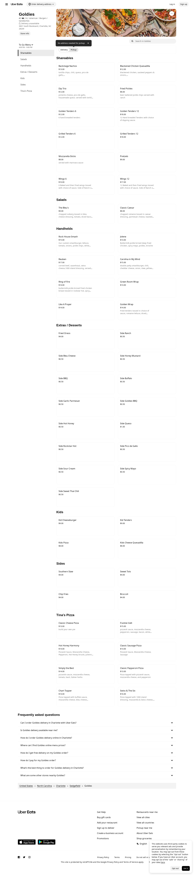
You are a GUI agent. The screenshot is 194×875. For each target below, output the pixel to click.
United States (26, 785)
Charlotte (60, 785)
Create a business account (110, 833)
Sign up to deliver (105, 827)
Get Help (101, 812)
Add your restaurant (107, 822)
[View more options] (171, 13)
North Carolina (44, 785)
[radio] (64, 49)
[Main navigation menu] (6, 4)
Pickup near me (144, 827)
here (163, 862)
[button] (97, 722)
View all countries (145, 822)
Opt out (175, 868)
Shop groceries (144, 838)
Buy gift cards (104, 817)
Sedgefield (75, 785)
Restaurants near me (147, 812)
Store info (24, 33)
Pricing (128, 857)
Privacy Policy (103, 857)
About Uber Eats (145, 833)
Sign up (183, 4)
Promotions (103, 838)
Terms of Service (130, 862)
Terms (117, 857)
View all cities (143, 817)
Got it (185, 868)
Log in (172, 4)
